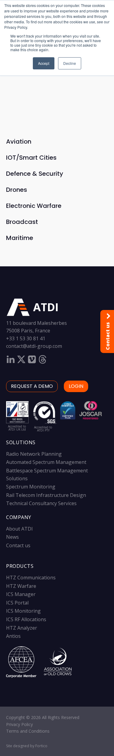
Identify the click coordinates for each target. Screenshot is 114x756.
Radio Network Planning (34, 454)
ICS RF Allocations (26, 619)
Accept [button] (43, 63)
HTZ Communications (31, 577)
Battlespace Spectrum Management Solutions (47, 474)
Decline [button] (69, 63)
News (12, 537)
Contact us (18, 545)
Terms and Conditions (28, 731)
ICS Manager (21, 594)
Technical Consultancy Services (41, 503)
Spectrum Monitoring (30, 486)
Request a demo (32, 386)
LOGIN (76, 386)
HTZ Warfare (21, 586)
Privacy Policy (19, 724)
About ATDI (19, 528)
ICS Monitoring (23, 611)
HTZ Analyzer (21, 627)
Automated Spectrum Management (46, 462)
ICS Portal (17, 602)
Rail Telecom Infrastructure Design (46, 495)
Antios (13, 636)
